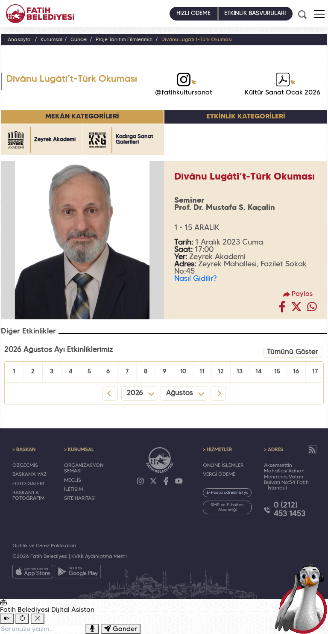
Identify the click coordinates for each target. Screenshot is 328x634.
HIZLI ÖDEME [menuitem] (193, 13)
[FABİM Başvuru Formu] (303, 598)
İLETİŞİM (73, 489)
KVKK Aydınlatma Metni (99, 556)
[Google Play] (78, 573)
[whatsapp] (312, 309)
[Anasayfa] (40, 13)
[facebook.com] (282, 309)
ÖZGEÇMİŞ (25, 465)
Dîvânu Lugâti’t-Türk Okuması (196, 40)
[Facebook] (166, 481)
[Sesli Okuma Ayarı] (7, 618)
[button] (319, 14)
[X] (153, 481)
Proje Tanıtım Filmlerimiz (124, 40)
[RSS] (312, 449)
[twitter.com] (296, 309)
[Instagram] (140, 481)
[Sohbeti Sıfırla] (22, 618)
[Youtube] (179, 481)
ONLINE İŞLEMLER (223, 465)
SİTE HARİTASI (80, 498)
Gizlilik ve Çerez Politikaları (44, 546)
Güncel (79, 40)
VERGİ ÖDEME (219, 474)
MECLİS (72, 480)
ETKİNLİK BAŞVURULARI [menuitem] (255, 13)
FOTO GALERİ (28, 484)
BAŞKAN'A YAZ (29, 474)
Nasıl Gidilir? (195, 278)
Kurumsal (51, 40)
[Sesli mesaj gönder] (92, 629)
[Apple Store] (32, 573)
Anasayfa (19, 40)
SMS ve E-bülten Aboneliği (227, 507)
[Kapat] (37, 618)
